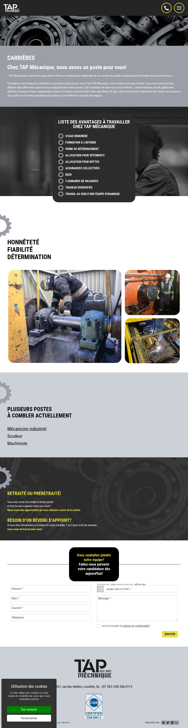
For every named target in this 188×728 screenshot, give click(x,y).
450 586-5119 (123, 686)
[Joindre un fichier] (100, 589)
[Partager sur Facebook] (163, 722)
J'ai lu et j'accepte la (126, 625)
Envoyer (170, 634)
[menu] (179, 8)
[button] (166, 8)
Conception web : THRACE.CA (59, 723)
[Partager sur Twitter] (168, 722)
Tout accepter (29, 709)
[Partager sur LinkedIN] (172, 722)
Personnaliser (29, 718)
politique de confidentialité (135, 625)
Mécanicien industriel (26, 428)
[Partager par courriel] (176, 722)
